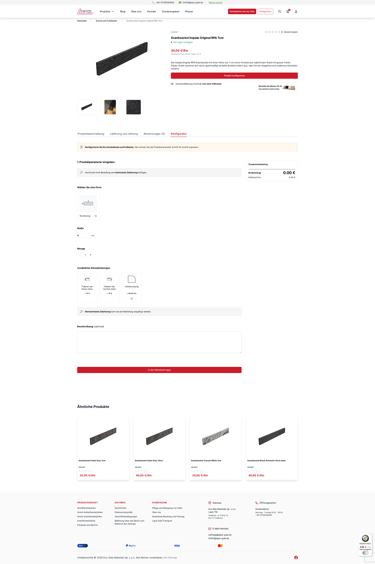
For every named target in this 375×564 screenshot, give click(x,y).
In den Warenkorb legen (159, 370)
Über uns (136, 11)
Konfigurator (265, 11)
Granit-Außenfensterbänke (90, 512)
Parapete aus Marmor (87, 525)
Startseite (82, 20)
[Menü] (370, 535)
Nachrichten (120, 508)
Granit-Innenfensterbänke (89, 516)
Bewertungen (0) (154, 133)
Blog (122, 11)
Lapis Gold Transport (162, 520)
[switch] (365, 553)
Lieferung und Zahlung (124, 133)
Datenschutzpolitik (124, 512)
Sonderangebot (170, 11)
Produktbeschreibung (90, 133)
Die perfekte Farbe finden (269, 89)
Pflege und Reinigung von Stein (167, 508)
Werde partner (216, 2)
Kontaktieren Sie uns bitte (242, 11)
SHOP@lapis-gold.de (193, 2)
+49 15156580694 (165, 2)
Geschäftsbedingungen (126, 516)
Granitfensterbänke (86, 508)
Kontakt (151, 11)
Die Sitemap (170, 557)
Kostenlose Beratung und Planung (168, 516)
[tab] (90, 134)
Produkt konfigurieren (234, 75)
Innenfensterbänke (86, 520)
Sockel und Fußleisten (106, 20)
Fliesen (189, 11)
